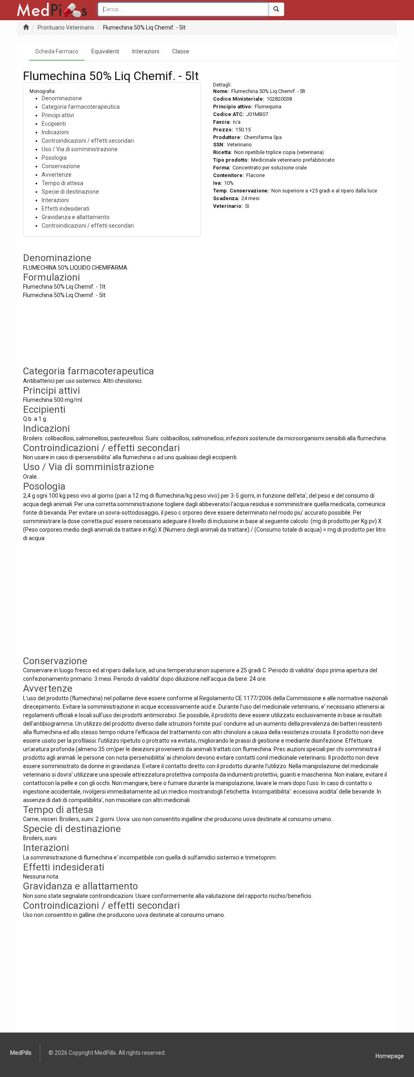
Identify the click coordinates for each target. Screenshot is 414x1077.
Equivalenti (105, 51)
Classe (180, 51)
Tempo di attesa (62, 183)
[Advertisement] (302, 309)
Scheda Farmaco (56, 51)
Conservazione (61, 166)
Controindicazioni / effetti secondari (88, 140)
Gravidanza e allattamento (76, 217)
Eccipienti (54, 123)
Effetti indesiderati (65, 208)
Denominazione (62, 98)
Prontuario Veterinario (66, 27)
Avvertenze (57, 174)
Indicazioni (55, 132)
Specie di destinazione (70, 191)
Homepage (390, 1056)
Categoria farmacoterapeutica (81, 106)
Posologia (54, 157)
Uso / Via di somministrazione (80, 149)
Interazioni (145, 51)
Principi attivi (58, 115)
